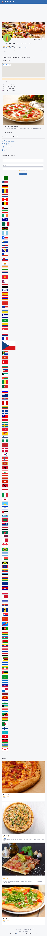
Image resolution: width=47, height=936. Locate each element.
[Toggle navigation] (44, 2)
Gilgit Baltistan (5, 143)
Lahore (16, 47)
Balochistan (4, 152)
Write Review (37, 39)
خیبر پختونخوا (4, 149)
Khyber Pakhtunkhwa (7, 146)
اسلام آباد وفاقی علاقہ (6, 144)
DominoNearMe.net (20, 933)
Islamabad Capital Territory (8, 141)
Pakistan (6, 47)
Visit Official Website (8, 132)
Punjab (11, 47)
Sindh (3, 150)
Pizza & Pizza (6, 877)
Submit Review (23, 174)
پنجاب (3, 147)
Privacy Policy (26, 931)
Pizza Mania (6, 918)
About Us (20, 931)
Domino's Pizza (6, 794)
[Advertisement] (23, 13)
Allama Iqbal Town (24, 47)
